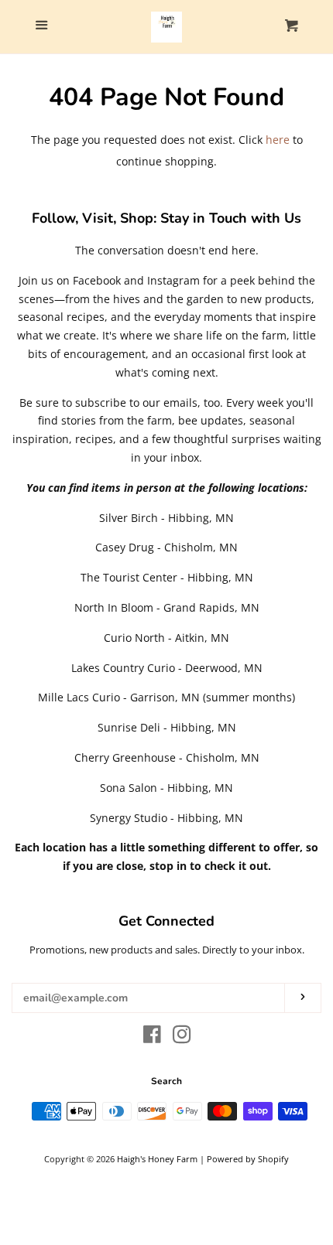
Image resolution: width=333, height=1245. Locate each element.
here (278, 139)
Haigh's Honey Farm (157, 1159)
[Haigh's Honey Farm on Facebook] (152, 1037)
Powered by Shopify (248, 1159)
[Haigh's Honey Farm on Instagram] (182, 1037)
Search (166, 1081)
